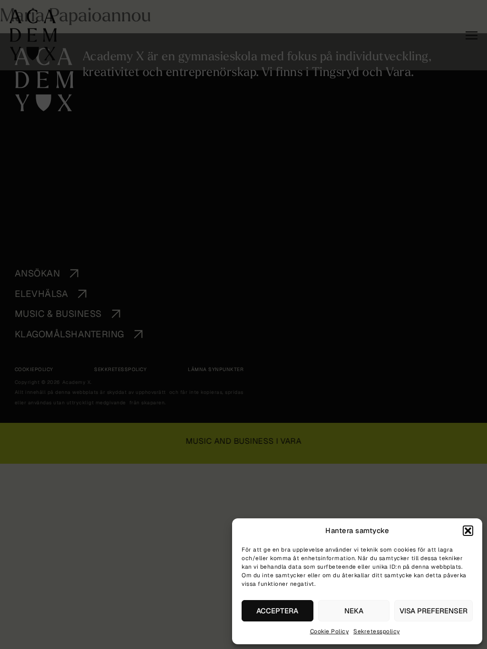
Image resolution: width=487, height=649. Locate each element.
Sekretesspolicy (376, 631)
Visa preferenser (433, 610)
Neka (353, 610)
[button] (468, 530)
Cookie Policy (329, 631)
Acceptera (277, 610)
